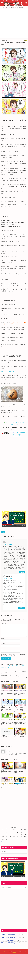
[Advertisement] (14, 23)
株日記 (4, 532)
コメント (3, 623)
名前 (2, 638)
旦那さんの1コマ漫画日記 (7, 371)
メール (3, 643)
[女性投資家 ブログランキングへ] (5, 433)
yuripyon (8, 751)
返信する (22, 572)
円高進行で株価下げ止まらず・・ (9, 934)
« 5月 (2, 841)
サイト (2, 649)
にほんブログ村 (14, 424)
